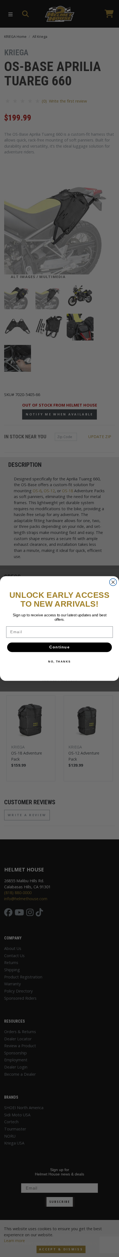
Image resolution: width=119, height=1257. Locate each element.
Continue (59, 647)
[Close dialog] (113, 582)
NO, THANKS (59, 661)
